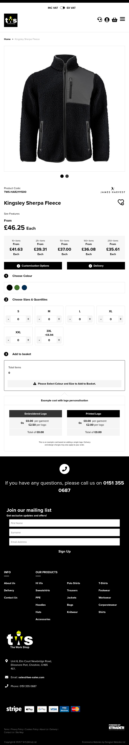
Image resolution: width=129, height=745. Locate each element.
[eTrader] (117, 727)
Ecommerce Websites (92, 741)
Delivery (98, 266)
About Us (9, 583)
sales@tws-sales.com (31, 677)
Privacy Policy (17, 729)
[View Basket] (114, 20)
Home (7, 39)
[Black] (9, 287)
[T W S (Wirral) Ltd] (34, 20)
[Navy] (24, 287)
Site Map (20, 732)
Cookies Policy (31, 729)
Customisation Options (35, 266)
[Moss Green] (16, 287)
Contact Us (10, 598)
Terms (6, 729)
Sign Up (64, 551)
